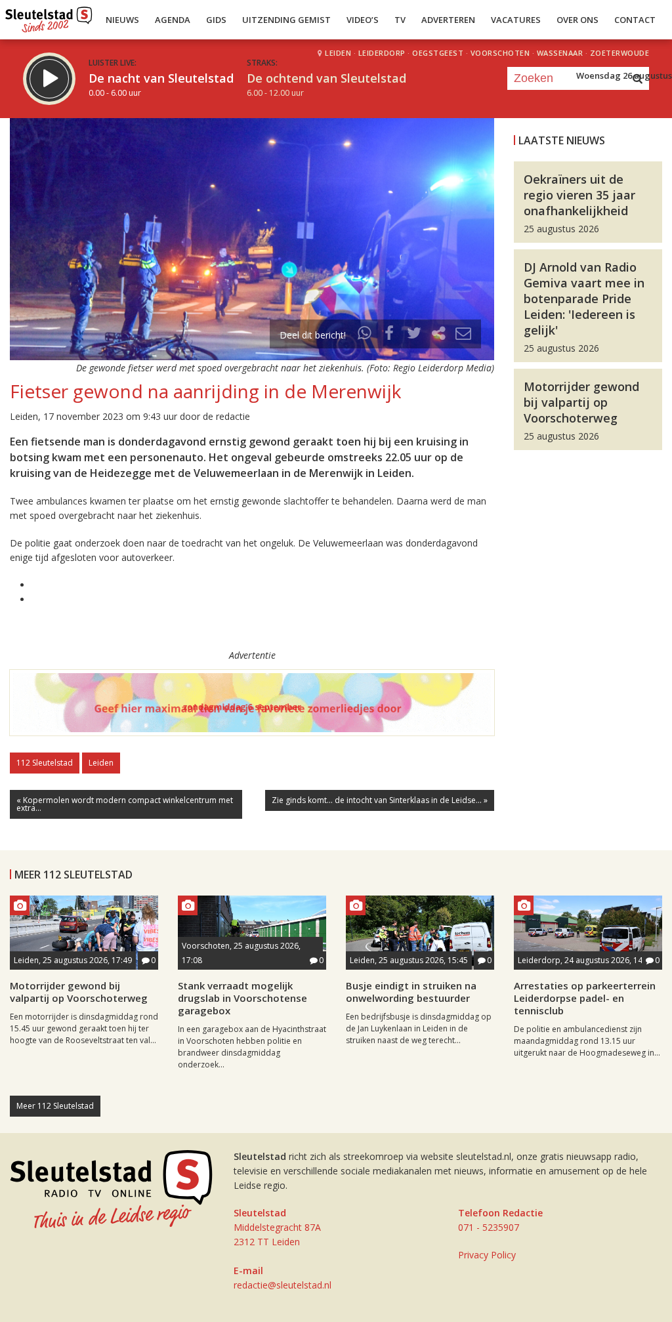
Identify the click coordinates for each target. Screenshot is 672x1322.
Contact (635, 20)
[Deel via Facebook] (390, 335)
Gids (216, 20)
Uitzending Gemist (286, 20)
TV (400, 20)
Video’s (362, 20)
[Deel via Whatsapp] (365, 335)
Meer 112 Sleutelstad (55, 1105)
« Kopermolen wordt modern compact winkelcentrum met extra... (124, 804)
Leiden (101, 762)
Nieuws (122, 20)
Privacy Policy (487, 1255)
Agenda (172, 20)
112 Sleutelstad (44, 762)
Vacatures (516, 20)
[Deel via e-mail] (463, 335)
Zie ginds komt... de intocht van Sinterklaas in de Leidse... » (380, 800)
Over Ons (577, 20)
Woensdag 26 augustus (624, 75)
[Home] (49, 16)
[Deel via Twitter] (414, 335)
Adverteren (448, 20)
